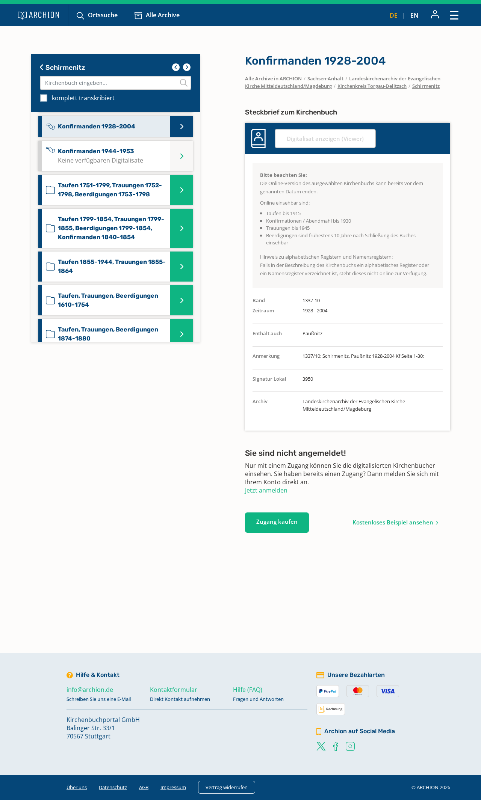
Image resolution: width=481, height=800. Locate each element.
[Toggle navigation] (454, 15)
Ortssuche (103, 15)
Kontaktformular (173, 689)
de (394, 15)
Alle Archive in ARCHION (273, 78)
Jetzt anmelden (266, 490)
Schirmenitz (64, 67)
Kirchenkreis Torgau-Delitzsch (372, 86)
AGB (143, 787)
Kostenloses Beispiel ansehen (392, 522)
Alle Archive (163, 15)
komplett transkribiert (83, 98)
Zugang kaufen (277, 521)
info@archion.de (90, 689)
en (414, 15)
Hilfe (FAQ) (247, 689)
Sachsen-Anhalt (325, 78)
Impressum (173, 787)
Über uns (77, 787)
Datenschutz (113, 787)
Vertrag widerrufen (227, 787)
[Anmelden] (435, 15)
